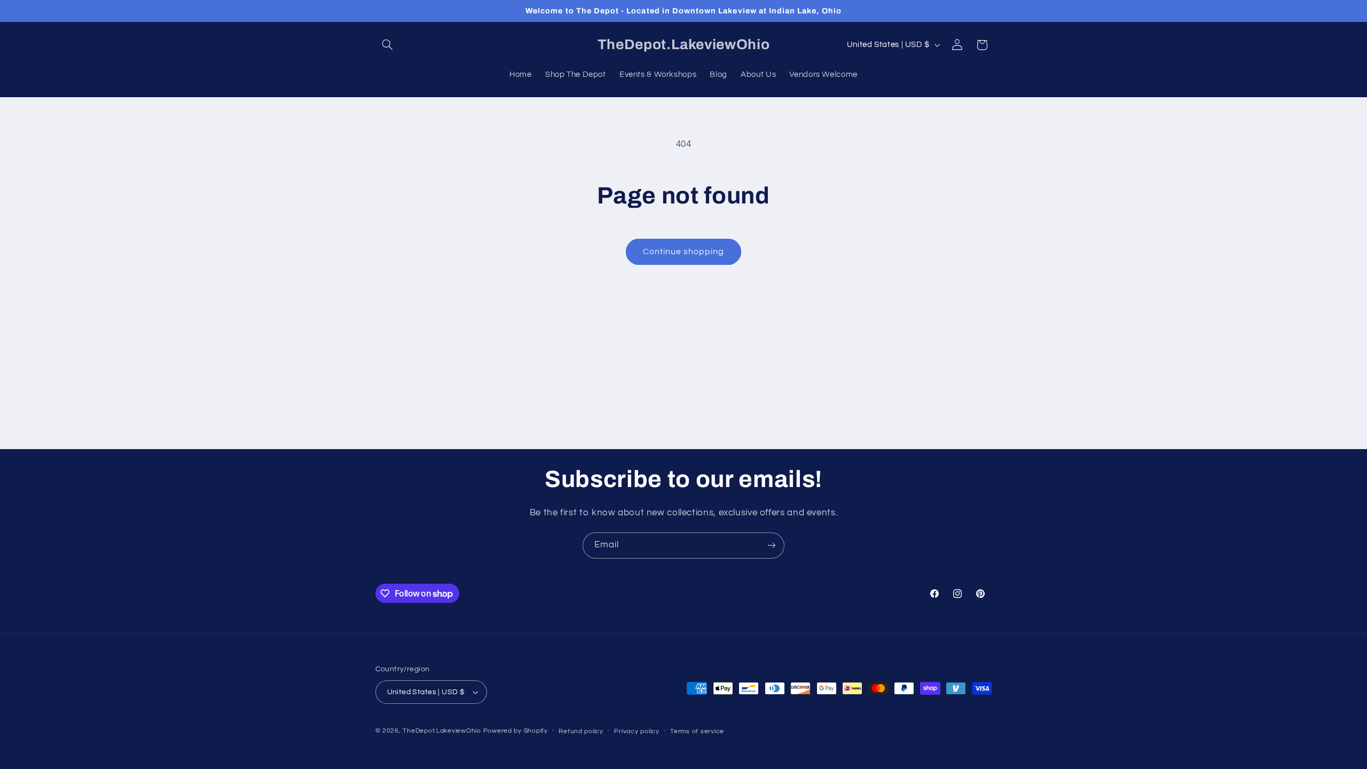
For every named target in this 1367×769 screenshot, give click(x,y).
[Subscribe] (771, 545)
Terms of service (697, 731)
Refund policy (581, 731)
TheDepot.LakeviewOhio (442, 731)
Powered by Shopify (515, 731)
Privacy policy (636, 731)
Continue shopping (684, 251)
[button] (387, 45)
